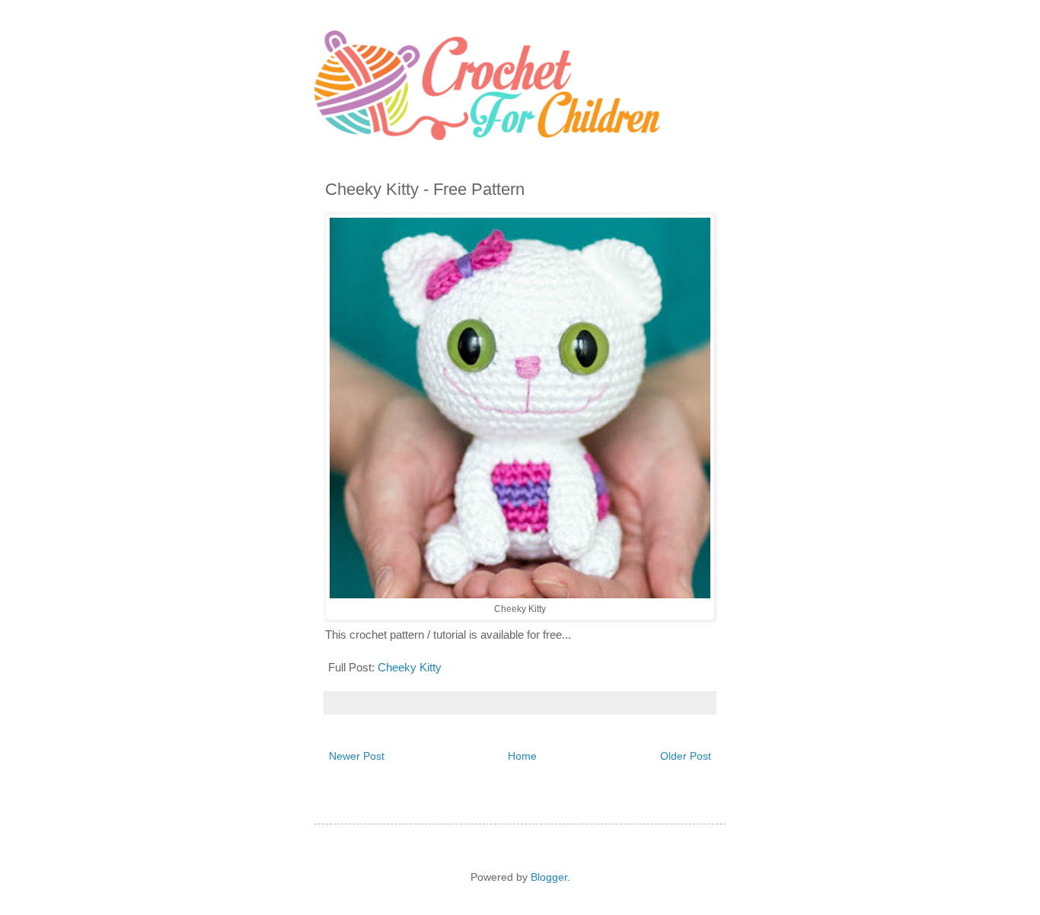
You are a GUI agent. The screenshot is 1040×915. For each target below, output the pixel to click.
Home (522, 756)
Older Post (685, 756)
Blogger (549, 877)
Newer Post (356, 756)
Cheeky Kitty (408, 667)
